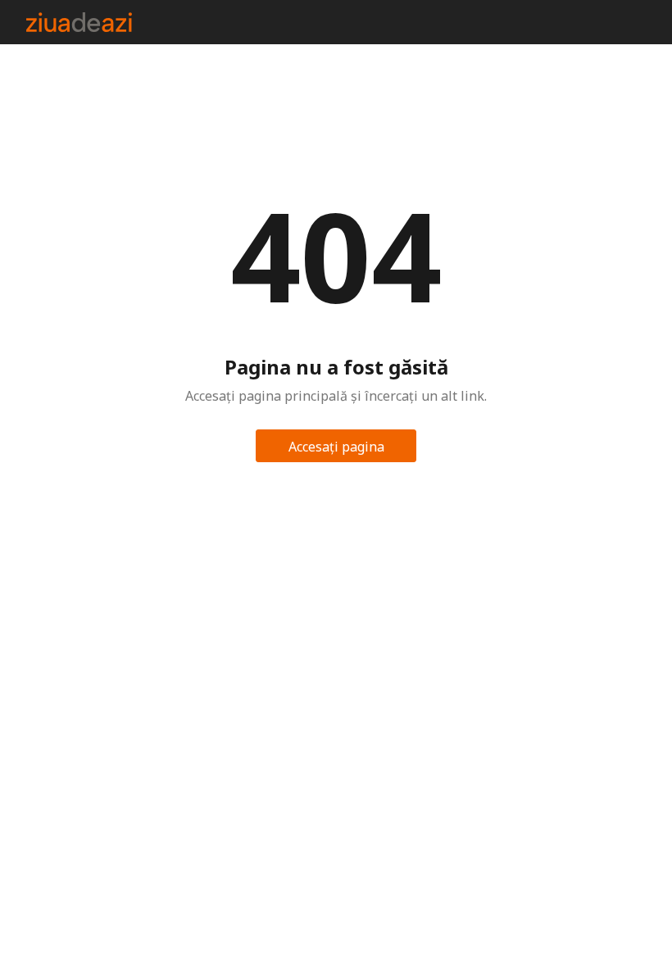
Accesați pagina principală (336, 450)
